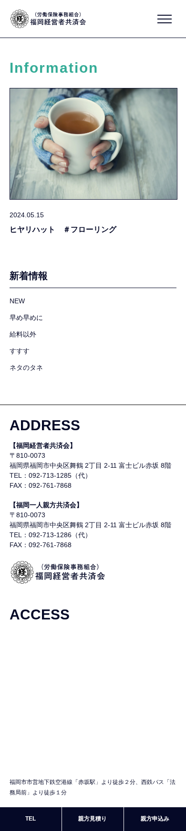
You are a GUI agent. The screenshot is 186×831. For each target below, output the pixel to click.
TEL (30, 818)
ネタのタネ (26, 367)
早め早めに (26, 317)
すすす (20, 351)
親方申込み (155, 818)
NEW (17, 301)
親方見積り (92, 818)
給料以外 (23, 334)
